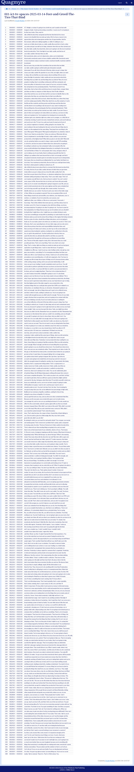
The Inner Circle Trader (30, 9)
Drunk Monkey (20, 21)
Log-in (120, 3)
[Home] (7, 9)
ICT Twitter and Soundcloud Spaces (56, 9)
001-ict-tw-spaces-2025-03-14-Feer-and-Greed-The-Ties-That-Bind (98, 9)
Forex (14, 9)
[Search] (126, 3)
